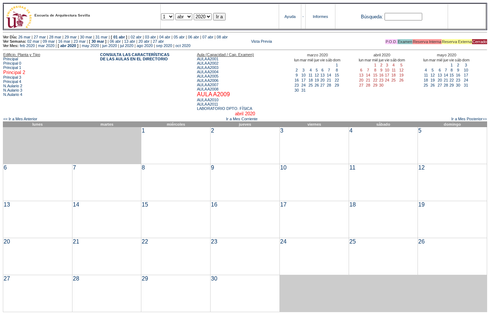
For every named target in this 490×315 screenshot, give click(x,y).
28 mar (55, 37)
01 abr (119, 37)
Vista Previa (218, 41)
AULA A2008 (207, 89)
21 (329, 80)
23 (297, 85)
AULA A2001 (207, 59)
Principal (10, 59)
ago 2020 (145, 45)
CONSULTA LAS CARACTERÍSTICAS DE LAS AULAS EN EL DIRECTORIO (134, 56)
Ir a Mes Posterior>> (469, 119)
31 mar (101, 37)
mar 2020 (46, 45)
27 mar (40, 37)
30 (297, 90)
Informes (320, 16)
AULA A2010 (207, 100)
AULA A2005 (207, 76)
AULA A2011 (207, 104)
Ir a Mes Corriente (242, 119)
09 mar (49, 41)
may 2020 (90, 45)
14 (329, 75)
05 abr (179, 37)
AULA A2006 (207, 80)
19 (317, 80)
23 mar (80, 41)
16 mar (64, 41)
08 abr (222, 37)
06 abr (193, 37)
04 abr (164, 37)
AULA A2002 (207, 63)
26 (317, 85)
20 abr (144, 41)
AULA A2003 (207, 67)
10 (303, 75)
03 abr (150, 37)
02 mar (33, 41)
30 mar (86, 37)
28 (329, 85)
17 (303, 80)
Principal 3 (12, 77)
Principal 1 (12, 67)
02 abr (136, 37)
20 (322, 80)
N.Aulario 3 (12, 90)
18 (310, 80)
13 (322, 75)
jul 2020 (126, 45)
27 (322, 85)
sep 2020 (164, 45)
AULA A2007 (207, 85)
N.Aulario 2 (12, 86)
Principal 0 (12, 63)
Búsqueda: (372, 16)
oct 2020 (182, 45)
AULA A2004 (207, 72)
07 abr (207, 37)
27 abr (158, 41)
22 (337, 80)
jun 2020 (109, 45)
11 (310, 75)
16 (297, 80)
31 (303, 90)
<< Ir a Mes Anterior (20, 119)
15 (337, 75)
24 (303, 85)
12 (317, 75)
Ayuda (290, 16)
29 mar (71, 37)
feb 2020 (27, 45)
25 (310, 85)
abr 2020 (68, 45)
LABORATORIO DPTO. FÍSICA (224, 108)
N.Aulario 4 (12, 94)
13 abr (129, 41)
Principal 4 (12, 81)
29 (337, 85)
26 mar (24, 37)
